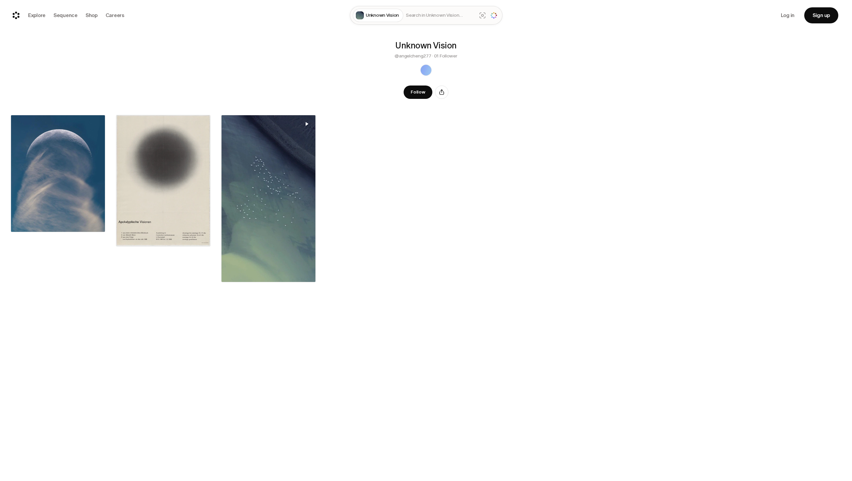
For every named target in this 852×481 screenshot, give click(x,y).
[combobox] (440, 15)
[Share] (441, 92)
